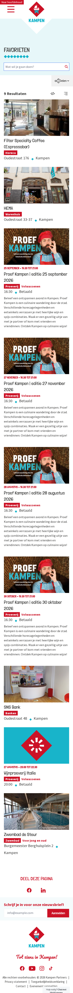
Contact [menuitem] (21, 986)
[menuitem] (62, 80)
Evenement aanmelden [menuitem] (43, 986)
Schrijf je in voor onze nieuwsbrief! (34, 904)
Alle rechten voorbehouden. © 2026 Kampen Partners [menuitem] (35, 977)
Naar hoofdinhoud (12, 2)
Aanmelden (58, 913)
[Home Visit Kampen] (36, 12)
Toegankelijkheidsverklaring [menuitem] (48, 982)
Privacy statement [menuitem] (16, 982)
